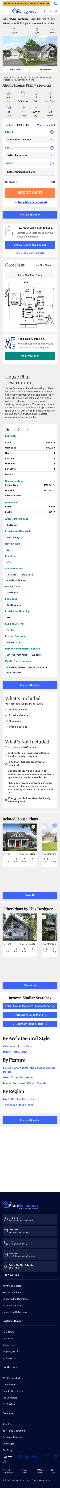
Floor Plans (16, 69)
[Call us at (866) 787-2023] (55, 3)
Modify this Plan (30, 355)
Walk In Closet (14, 673)
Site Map (53, 1471)
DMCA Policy (40, 1471)
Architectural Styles (13, 1305)
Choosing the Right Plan (15, 1299)
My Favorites (9, 1358)
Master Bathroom (38, 667)
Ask (37, 32)
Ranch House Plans (15, 1052)
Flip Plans (45, 265)
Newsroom (8, 1443)
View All (29, 985)
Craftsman (12, 525)
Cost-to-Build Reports (14, 1391)
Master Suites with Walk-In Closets (24, 1083)
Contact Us (8, 1338)
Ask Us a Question (30, 214)
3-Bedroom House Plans (28, 1023)
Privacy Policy (25, 1471)
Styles (13, 19)
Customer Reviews (12, 1437)
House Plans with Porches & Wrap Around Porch (29, 1069)
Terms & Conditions (8, 1471)
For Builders (9, 1404)
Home (5, 19)
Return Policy (9, 1345)
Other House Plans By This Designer (28, 1006)
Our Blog (7, 1450)
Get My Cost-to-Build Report (30, 245)
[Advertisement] (30, 1160)
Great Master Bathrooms (18, 1077)
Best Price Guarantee (14, 1430)
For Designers (10, 1397)
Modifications (10, 1384)
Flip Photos (45, 69)
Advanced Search (12, 1285)
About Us (7, 1424)
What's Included (11, 1378)
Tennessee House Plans (18, 1104)
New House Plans (12, 1292)
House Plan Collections (15, 1312)
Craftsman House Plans (29, 19)
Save (14, 32)
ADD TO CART (30, 192)
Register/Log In (11, 1351)
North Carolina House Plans (20, 1099)
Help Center (9, 1332)
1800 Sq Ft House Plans (28, 1015)
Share (53, 32)
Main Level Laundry (16, 580)
